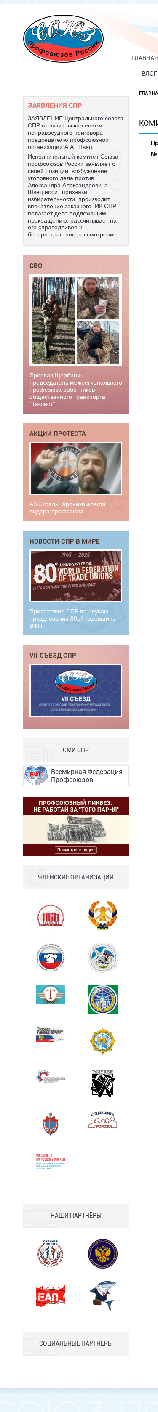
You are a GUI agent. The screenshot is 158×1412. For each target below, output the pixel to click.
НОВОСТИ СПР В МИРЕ (64, 541)
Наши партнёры (76, 1215)
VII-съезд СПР (52, 655)
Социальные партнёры (76, 1343)
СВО (35, 265)
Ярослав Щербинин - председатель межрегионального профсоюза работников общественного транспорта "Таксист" (75, 389)
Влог (149, 73)
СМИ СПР (76, 750)
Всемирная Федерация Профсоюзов (87, 776)
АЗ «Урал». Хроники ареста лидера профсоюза (67, 508)
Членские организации (76, 877)
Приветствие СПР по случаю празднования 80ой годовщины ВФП (73, 618)
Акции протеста (57, 433)
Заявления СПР (55, 105)
